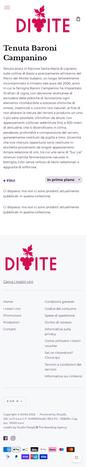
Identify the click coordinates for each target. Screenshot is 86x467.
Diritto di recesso (58, 322)
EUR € (13, 401)
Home (8, 302)
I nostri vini (12, 309)
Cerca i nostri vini (18, 282)
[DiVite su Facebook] (5, 438)
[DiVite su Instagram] (13, 438)
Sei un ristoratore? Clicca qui (59, 355)
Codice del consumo (60, 309)
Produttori (11, 322)
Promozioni (12, 315)
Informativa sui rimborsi (63, 376)
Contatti (9, 329)
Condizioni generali (59, 302)
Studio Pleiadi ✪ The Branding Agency (42, 427)
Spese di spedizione (60, 315)
